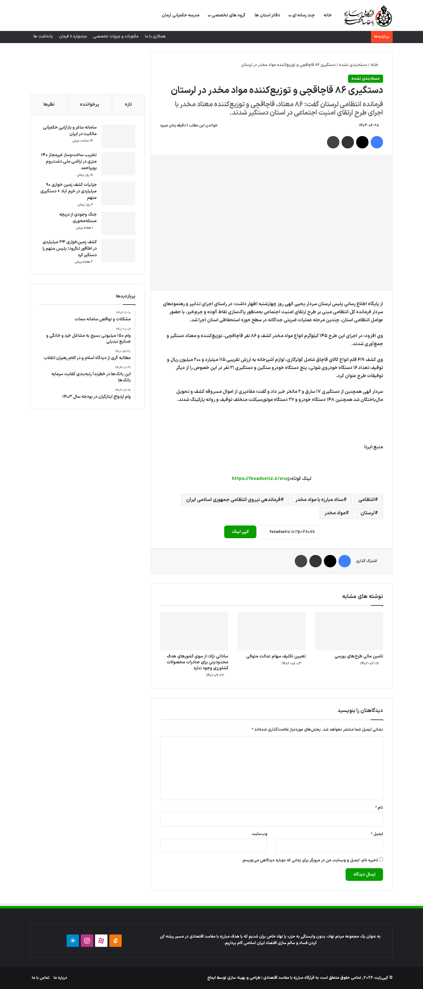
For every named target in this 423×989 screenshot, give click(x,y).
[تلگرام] (73, 940)
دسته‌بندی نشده (353, 65)
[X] (362, 142)
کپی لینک (240, 532)
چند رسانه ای (303, 15)
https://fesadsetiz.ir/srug (261, 478)
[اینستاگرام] (87, 940)
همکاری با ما (155, 36)
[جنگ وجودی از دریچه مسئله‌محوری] (118, 223)
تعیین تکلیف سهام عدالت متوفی (276, 656)
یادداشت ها (43, 36)
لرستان (367, 513)
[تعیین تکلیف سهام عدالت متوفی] (272, 631)
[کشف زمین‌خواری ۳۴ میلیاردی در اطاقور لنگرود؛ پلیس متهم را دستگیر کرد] (118, 250)
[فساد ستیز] (367, 15)
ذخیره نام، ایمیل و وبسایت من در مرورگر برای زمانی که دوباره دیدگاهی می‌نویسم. (310, 860)
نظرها (49, 104)
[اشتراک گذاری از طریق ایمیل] (348, 142)
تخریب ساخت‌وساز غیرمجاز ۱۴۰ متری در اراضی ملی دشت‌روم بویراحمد (69, 161)
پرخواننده (89, 104)
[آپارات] (101, 940)
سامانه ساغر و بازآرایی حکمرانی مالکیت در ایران (70, 130)
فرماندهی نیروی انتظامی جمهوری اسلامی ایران (233, 499)
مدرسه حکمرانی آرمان (180, 15)
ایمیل (377, 834)
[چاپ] (333, 142)
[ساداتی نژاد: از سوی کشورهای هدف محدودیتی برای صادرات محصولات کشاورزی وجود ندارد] (194, 631)
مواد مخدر (335, 513)
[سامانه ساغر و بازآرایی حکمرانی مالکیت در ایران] (118, 136)
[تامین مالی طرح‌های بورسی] (349, 631)
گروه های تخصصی (229, 15)
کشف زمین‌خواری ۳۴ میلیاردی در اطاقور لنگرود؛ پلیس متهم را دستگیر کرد (69, 248)
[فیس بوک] (377, 142)
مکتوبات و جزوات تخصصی (116, 36)
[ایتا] (115, 940)
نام (379, 808)
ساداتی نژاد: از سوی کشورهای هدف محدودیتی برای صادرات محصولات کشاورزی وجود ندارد (197, 662)
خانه (328, 15)
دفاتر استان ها (267, 15)
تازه (128, 104)
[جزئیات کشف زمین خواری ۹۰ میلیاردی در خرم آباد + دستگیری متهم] (118, 193)
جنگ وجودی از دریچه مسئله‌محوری (78, 217)
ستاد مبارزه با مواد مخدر (319, 499)
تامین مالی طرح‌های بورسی (358, 656)
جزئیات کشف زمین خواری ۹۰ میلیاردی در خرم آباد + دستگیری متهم (68, 191)
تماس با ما (41, 978)
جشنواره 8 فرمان (73, 36)
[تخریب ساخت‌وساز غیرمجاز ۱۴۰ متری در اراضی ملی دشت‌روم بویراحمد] (118, 163)
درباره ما (60, 978)
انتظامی (366, 499)
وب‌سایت (259, 834)
